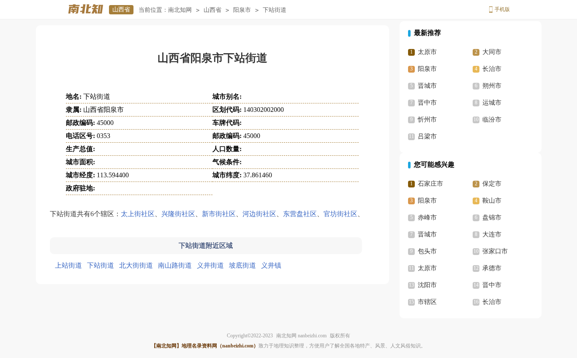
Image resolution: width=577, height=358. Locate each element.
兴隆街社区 (178, 213)
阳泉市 (242, 10)
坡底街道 (242, 265)
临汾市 (491, 119)
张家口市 (495, 251)
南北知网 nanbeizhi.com (301, 336)
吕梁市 (427, 136)
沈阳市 (427, 285)
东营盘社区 (300, 213)
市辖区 (427, 301)
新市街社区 (219, 213)
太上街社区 (138, 213)
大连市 (491, 234)
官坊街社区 (340, 213)
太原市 (427, 52)
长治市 (491, 68)
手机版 (502, 9)
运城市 (491, 102)
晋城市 (427, 85)
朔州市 (491, 85)
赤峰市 (427, 217)
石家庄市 (430, 183)
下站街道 (100, 265)
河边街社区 (259, 213)
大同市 (491, 52)
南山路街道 (175, 265)
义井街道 (210, 265)
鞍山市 (491, 200)
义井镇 (271, 265)
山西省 (121, 9)
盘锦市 (491, 217)
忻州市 (427, 119)
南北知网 (180, 10)
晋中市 (427, 102)
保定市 (491, 183)
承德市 (491, 268)
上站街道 (68, 265)
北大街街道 (136, 265)
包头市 (427, 251)
